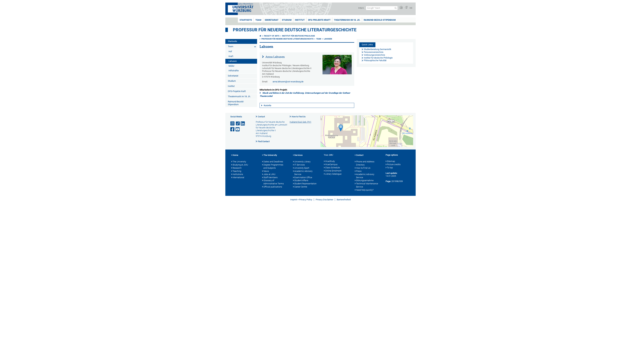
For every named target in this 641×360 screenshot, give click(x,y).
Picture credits (394, 164)
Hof (230, 51)
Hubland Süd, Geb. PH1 (300, 122)
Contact (261, 117)
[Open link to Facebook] (232, 129)
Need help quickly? (365, 190)
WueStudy (330, 161)
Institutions (238, 174)
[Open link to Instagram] (232, 123)
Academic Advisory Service (303, 173)
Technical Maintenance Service (367, 185)
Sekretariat (271, 20)
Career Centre (300, 187)
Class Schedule (332, 167)
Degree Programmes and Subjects (273, 166)
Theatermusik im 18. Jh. (347, 20)
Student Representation (305, 183)
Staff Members (270, 177)
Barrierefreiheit (344, 199)
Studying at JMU (240, 165)
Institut (300, 20)
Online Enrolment (333, 171)
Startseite (246, 20)
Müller (231, 66)
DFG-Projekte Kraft (319, 20)
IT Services (299, 165)
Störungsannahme (365, 180)
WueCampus (331, 164)
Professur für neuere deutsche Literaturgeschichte (295, 29)
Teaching (237, 171)
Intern (361, 8)
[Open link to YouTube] (238, 129)
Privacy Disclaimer (324, 199)
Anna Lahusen (275, 56)
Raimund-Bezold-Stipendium (380, 20)
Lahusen (233, 61)
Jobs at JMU (269, 174)
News (266, 171)
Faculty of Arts (271, 36)
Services (298, 155)
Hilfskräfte (234, 70)
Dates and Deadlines (273, 161)
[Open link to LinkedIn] (243, 123)
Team (258, 20)
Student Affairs (301, 180)
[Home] (260, 36)
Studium (286, 20)
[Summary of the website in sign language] (406, 7)
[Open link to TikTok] (238, 123)
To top (390, 167)
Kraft (231, 56)
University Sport (301, 168)
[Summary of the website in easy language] (401, 7)
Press (359, 171)
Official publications (272, 187)
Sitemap (391, 161)
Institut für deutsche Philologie (298, 36)
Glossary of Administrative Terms (273, 182)
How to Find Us (298, 117)
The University (239, 161)
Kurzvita (267, 105)
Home (235, 155)
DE (411, 8)
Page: (388, 181)
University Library (302, 161)
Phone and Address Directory (365, 163)
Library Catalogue (333, 174)
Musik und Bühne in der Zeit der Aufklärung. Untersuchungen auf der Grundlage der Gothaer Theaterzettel (305, 94)
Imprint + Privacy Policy (301, 199)
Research (237, 168)
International (238, 177)
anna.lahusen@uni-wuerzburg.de (288, 81)
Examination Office (303, 177)
